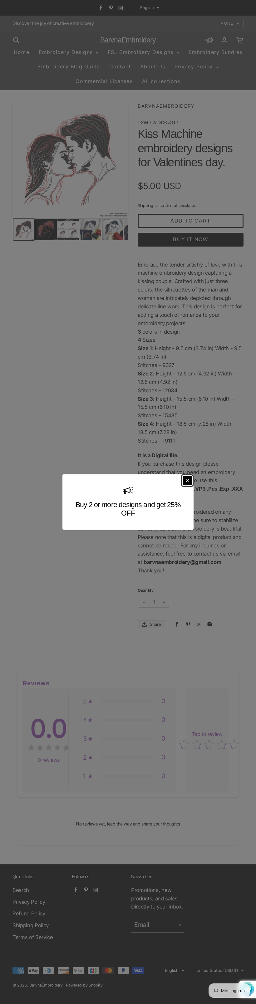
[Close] (187, 480)
